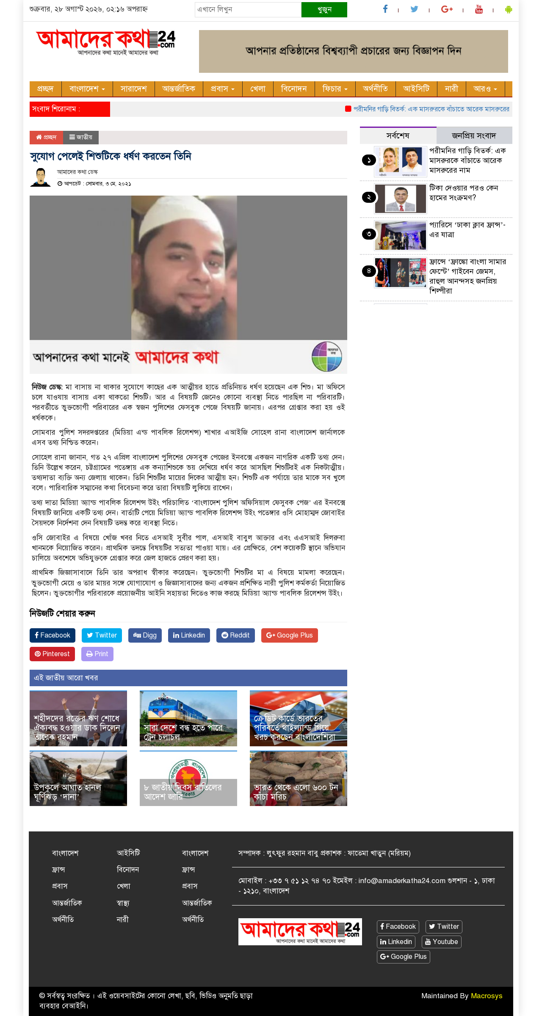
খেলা (257, 89)
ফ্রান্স (58, 869)
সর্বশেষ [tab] (398, 135)
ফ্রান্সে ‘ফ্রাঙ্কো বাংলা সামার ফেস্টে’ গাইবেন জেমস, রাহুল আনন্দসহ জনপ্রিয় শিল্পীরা (467, 276)
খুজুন (325, 9)
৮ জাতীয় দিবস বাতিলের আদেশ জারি (183, 792)
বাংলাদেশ (85, 89)
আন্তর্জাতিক (179, 89)
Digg (149, 635)
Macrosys (487, 995)
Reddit (239, 635)
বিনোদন (294, 89)
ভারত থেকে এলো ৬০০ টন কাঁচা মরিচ (296, 792)
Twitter (105, 635)
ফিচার (333, 89)
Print (100, 654)
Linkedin (192, 635)
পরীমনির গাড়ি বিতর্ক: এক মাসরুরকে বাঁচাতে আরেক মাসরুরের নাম (423, 109)
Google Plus (294, 635)
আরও (483, 89)
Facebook (54, 635)
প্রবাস (220, 89)
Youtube (444, 942)
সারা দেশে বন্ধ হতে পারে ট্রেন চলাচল (183, 733)
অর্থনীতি (375, 89)
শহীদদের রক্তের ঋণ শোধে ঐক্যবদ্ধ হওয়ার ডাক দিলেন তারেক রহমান (77, 728)
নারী (451, 89)
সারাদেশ (134, 89)
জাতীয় (84, 137)
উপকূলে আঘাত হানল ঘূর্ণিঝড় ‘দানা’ (67, 792)
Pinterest (55, 654)
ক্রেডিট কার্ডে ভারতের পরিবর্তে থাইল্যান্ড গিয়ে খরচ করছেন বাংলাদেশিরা (294, 728)
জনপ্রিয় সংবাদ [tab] (474, 135)
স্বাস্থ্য (123, 903)
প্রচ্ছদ (45, 89)
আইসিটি (416, 89)
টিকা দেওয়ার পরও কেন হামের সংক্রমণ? (463, 192)
